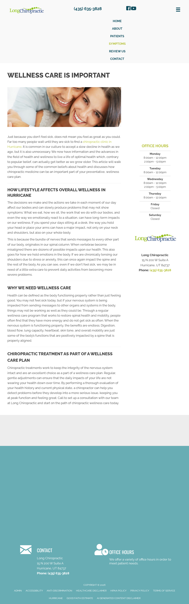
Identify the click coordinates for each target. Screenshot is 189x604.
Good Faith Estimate (80, 598)
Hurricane (56, 598)
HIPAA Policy (118, 590)
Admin (18, 590)
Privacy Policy (139, 590)
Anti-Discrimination (59, 590)
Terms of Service (164, 590)
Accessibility (34, 590)
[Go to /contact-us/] (56, 559)
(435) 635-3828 (160, 270)
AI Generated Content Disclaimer (118, 598)
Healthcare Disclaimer (91, 590)
